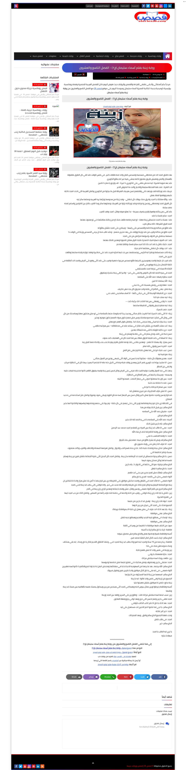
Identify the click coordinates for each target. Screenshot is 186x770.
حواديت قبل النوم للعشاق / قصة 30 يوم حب (30, 152)
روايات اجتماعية (102, 56)
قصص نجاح (119, 56)
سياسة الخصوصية (102, 5)
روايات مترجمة (136, 56)
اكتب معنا (124, 5)
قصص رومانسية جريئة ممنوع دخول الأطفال (31, 89)
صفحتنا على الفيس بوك (122, 656)
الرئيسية (135, 5)
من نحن (89, 5)
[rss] (42, 766)
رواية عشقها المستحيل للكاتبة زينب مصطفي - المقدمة (30, 133)
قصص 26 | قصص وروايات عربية (139, 766)
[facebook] (144, 6)
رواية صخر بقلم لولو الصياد (113, 106)
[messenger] (165, 6)
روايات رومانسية (154, 56)
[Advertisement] (63, 30)
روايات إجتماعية (143, 77)
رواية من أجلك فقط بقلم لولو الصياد (113, 664)
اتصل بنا (115, 5)
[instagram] (161, 6)
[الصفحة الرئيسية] (167, 56)
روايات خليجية (67, 56)
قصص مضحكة (120, 77)
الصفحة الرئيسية (158, 77)
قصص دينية (38, 56)
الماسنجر (115, 660)
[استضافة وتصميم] (47, 766)
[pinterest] (152, 6)
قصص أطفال (85, 56)
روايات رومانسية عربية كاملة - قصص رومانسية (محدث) (33, 111)
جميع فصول (112, 648)
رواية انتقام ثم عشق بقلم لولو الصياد (107, 652)
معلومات (52, 56)
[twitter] (148, 6)
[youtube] (157, 6)
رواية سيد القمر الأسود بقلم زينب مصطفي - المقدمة (32, 174)
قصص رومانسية (131, 77)
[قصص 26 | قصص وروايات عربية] (152, 16)
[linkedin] (170, 6)
